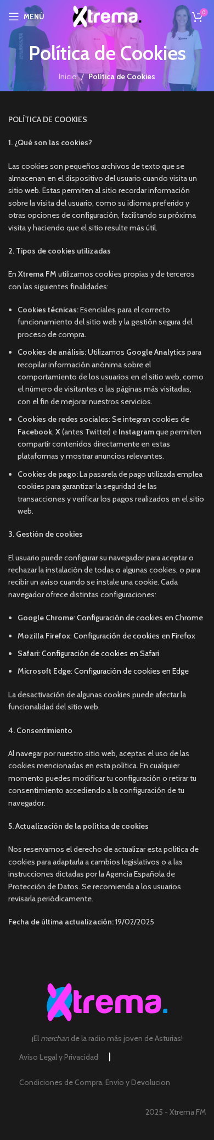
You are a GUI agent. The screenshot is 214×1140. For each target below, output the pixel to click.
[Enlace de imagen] (107, 1001)
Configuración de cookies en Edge (131, 671)
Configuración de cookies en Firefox (134, 636)
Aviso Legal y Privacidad (58, 1057)
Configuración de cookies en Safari (100, 653)
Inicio (68, 76)
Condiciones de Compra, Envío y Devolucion (94, 1082)
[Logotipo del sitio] (107, 15)
